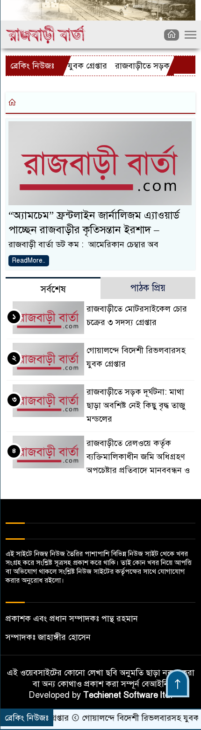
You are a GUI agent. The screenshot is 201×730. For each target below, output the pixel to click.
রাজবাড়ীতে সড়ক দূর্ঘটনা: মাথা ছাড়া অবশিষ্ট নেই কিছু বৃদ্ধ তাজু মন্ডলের (136, 405)
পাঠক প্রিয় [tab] (147, 288)
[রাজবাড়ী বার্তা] (46, 33)
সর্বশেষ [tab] (53, 289)
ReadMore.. (28, 260)
